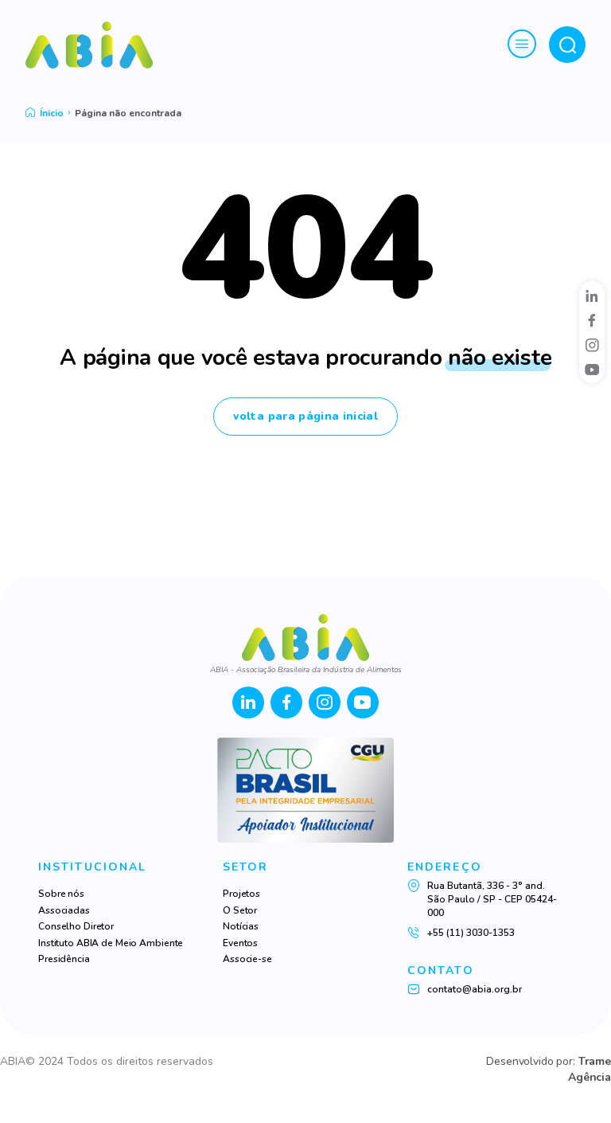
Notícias (241, 926)
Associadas (64, 910)
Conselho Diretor (76, 926)
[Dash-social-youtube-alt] (592, 369)
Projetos (241, 893)
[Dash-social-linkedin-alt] (592, 295)
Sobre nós (61, 893)
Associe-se (247, 959)
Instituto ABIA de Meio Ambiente (110, 943)
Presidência (64, 959)
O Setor (240, 910)
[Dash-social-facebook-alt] (592, 320)
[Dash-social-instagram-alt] (592, 345)
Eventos (240, 943)
